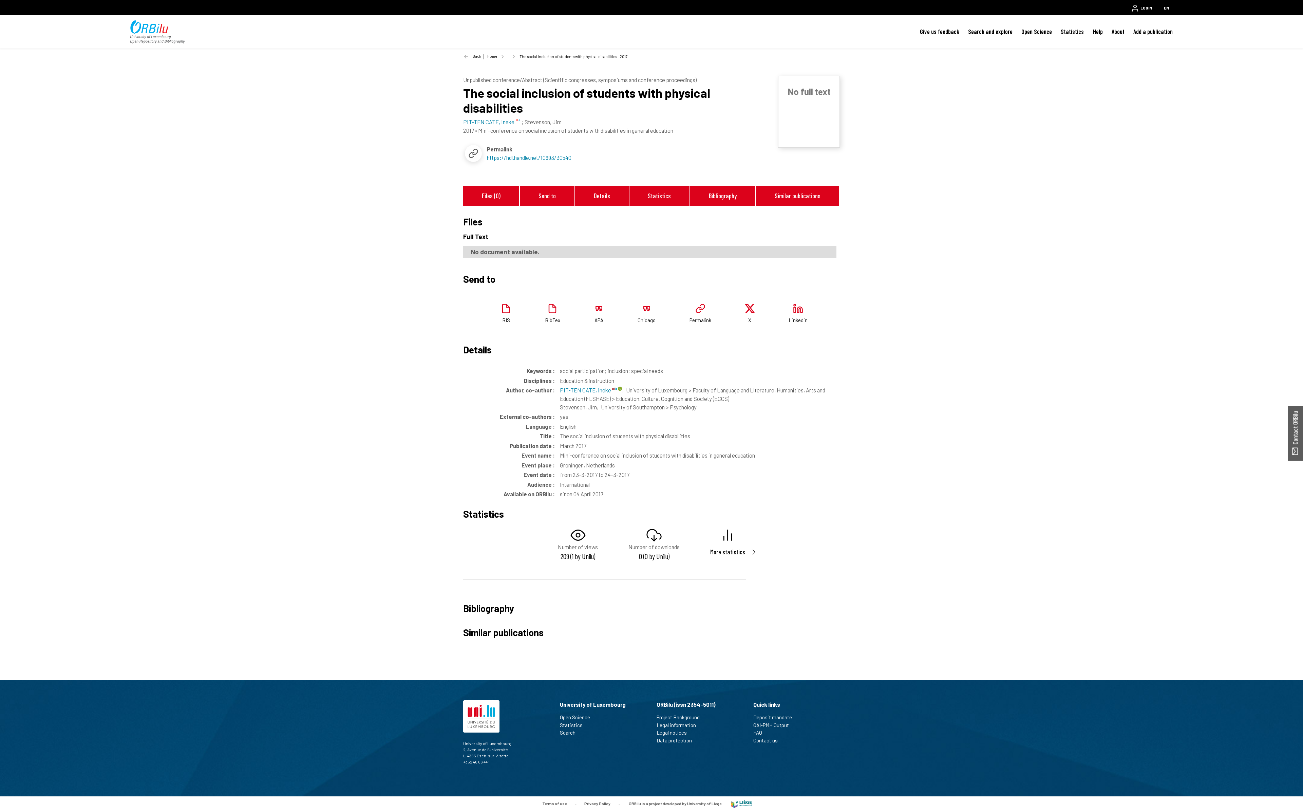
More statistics (727, 552)
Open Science (1036, 31)
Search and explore (990, 31)
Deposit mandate (772, 717)
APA (598, 320)
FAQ (757, 733)
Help (1098, 31)
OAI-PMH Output (771, 725)
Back (477, 56)
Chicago (647, 320)
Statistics (1072, 31)
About (1118, 31)
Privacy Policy (597, 803)
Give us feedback (939, 31)
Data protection (674, 740)
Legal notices (672, 733)
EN (1166, 7)
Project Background (678, 717)
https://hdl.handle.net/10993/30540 (529, 157)
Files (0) (491, 196)
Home (492, 56)
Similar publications (797, 196)
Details (602, 196)
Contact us (765, 740)
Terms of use (554, 803)
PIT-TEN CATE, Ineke (586, 390)
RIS (506, 320)
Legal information (676, 725)
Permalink (700, 320)
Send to (547, 196)
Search (567, 733)
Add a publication (1153, 31)
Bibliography (723, 196)
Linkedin (798, 320)
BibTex (552, 320)
